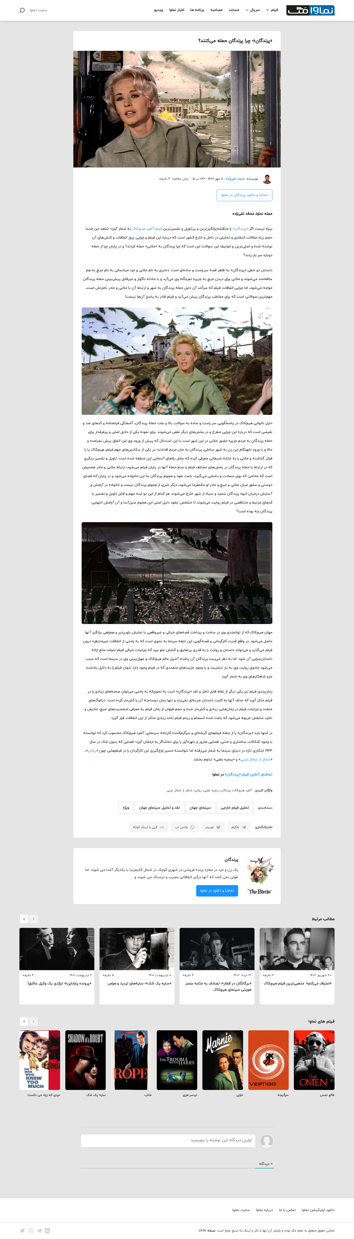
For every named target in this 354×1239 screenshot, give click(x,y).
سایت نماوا (38, 10)
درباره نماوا (264, 1210)
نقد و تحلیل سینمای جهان (159, 807)
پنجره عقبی (211, 790)
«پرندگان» (240, 228)
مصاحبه (216, 10)
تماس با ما (287, 1210)
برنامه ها (197, 10)
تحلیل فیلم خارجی (235, 807)
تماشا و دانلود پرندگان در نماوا (244, 195)
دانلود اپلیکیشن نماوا (318, 1210)
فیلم (274, 10)
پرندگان (226, 790)
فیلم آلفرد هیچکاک (147, 228)
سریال (255, 10)
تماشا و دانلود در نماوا (217, 890)
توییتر (209, 827)
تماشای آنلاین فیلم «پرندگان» (248, 774)
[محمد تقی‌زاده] (265, 179)
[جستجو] (22, 10)
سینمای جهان (200, 807)
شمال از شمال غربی (255, 759)
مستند (234, 10)
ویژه (126, 807)
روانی (92, 750)
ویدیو (158, 10)
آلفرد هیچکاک (242, 790)
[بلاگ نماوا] (310, 10)
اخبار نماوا (176, 10)
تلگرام (235, 827)
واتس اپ (181, 827)
